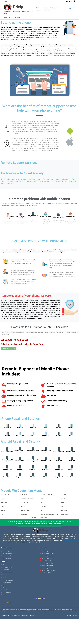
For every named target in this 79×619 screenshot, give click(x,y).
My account (43, 506)
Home (2, 506)
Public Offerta (32, 615)
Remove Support (64, 514)
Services (3, 510)
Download (3, 498)
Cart (41, 510)
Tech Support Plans (25, 514)
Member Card (4, 502)
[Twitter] (69, 1)
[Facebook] (67, 1)
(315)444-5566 (58, 523)
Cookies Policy (25, 615)
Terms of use (10, 615)
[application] (47, 7)
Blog (62, 506)
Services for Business (26, 510)
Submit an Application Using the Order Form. (22, 344)
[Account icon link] (74, 1)
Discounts (63, 498)
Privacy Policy (64, 494)
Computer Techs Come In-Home (28, 498)
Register (42, 498)
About (2, 514)
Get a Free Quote (24, 502)
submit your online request (69, 540)
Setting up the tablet (5, 494)
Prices (42, 502)
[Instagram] (71, 1)
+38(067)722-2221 (21, 340)
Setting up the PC (64, 510)
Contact (62, 502)
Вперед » (44, 517)
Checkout (23, 506)
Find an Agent (24, 494)
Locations (4, 615)
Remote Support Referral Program (48, 494)
